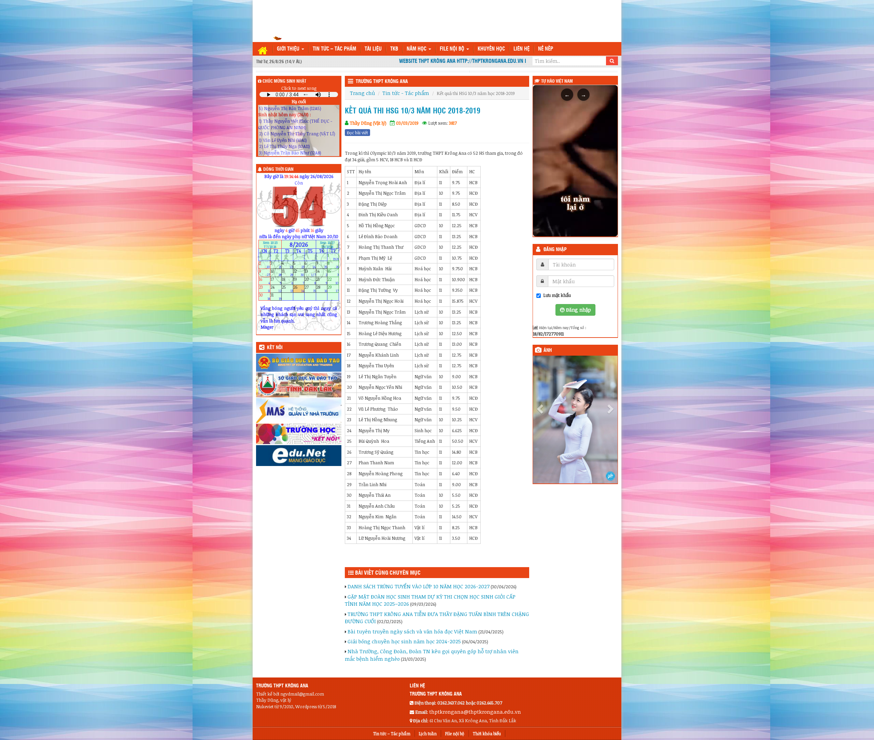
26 (299, 288)
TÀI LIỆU (373, 49)
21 (321, 281)
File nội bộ (453, 49)
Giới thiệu (289, 49)
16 (264, 281)
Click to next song (298, 88)
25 (287, 288)
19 (299, 281)
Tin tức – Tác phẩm (334, 49)
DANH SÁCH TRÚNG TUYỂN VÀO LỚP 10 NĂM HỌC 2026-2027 (419, 586)
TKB (394, 49)
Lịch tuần (428, 733)
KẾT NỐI (275, 347)
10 (276, 273)
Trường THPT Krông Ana (382, 81)
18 (287, 281)
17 (276, 281)
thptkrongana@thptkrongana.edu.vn (475, 711)
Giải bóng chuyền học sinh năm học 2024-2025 (404, 641)
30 (264, 297)
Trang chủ (362, 93)
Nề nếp (545, 49)
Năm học (417, 49)
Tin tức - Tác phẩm (405, 93)
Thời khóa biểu (487, 733)
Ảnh (548, 350)
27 (310, 288)
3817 (453, 123)
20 (310, 281)
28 (321, 288)
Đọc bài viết (357, 132)
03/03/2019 (407, 123)
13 (310, 273)
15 (333, 273)
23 (264, 288)
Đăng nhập (555, 249)
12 (299, 273)
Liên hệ (521, 49)
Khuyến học (491, 49)
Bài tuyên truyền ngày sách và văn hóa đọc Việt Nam (412, 631)
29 (333, 288)
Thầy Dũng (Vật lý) (368, 123)
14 (321, 273)
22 (333, 281)
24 (276, 288)
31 (276, 297)
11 (287, 273)
